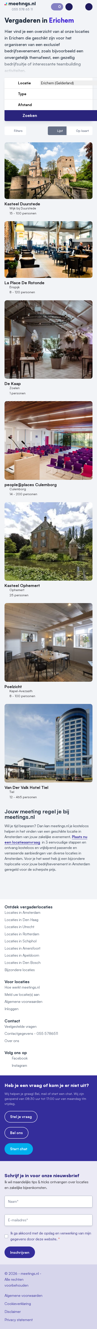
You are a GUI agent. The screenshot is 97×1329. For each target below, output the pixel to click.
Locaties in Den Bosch (23, 962)
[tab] (57, 130)
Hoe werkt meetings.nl (22, 987)
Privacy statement (19, 1319)
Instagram (19, 1065)
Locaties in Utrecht (19, 926)
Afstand (25, 105)
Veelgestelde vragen (21, 1026)
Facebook (20, 1058)
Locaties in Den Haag (21, 919)
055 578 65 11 (22, 9)
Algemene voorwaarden (23, 1001)
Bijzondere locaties (20, 970)
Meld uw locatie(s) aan (22, 994)
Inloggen (11, 1008)
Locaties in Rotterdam (22, 934)
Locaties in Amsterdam (22, 912)
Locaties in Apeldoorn (22, 955)
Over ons (12, 1040)
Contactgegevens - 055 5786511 (31, 1033)
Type (22, 94)
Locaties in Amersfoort (22, 948)
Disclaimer (13, 1311)
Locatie (24, 83)
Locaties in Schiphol (21, 941)
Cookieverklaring (18, 1303)
